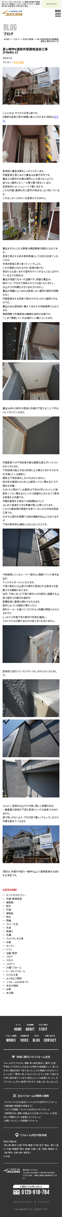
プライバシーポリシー (23, 1202)
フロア (9, 956)
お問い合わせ (50, 1038)
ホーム (18, 1027)
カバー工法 (12, 924)
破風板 (9, 902)
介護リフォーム (13, 967)
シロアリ (10, 964)
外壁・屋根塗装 (14, 898)
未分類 (9, 993)
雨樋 (8, 920)
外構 (8, 935)
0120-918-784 (35, 1192)
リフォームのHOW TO (17, 982)
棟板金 (9, 913)
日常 (8, 989)
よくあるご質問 (14, 978)
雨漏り (9, 931)
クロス (9, 960)
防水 (8, 917)
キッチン (10, 946)
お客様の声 (24, 1038)
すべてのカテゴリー (16, 895)
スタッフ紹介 (43, 1027)
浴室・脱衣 (11, 953)
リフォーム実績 (11, 1038)
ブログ (16, 39)
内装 (8, 942)
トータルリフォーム (15, 971)
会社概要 (30, 1027)
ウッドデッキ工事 (14, 938)
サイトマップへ (51, 4)
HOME (6, 39)
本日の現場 (28, 39)
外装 (8, 927)
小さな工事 (12, 974)
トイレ (9, 949)
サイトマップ (43, 1202)
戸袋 (8, 909)
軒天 (8, 906)
